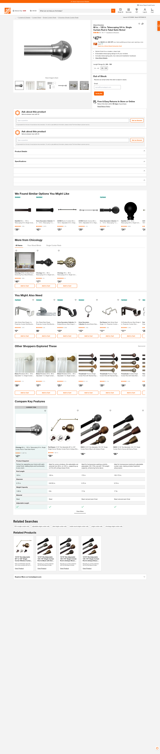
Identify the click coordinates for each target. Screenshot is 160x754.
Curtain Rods (36, 17)
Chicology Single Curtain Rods (68, 17)
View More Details (101, 58)
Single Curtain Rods (49, 17)
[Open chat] (158, 26)
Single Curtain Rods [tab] (53, 245)
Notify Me (99, 93)
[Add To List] (139, 23)
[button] (80, 151)
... (15, 17)
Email (96, 83)
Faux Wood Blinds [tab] (34, 245)
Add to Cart (25, 286)
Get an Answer (137, 120)
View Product (19, 568)
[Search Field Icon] (113, 11)
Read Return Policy (103, 106)
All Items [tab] (19, 245)
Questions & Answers (112, 32)
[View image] (19, 85)
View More (80, 511)
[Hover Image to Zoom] (52, 49)
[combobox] (75, 11)
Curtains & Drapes (24, 17)
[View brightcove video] (73, 85)
